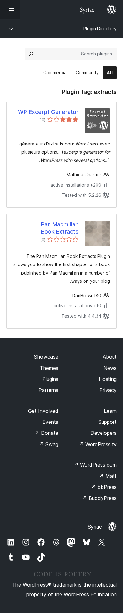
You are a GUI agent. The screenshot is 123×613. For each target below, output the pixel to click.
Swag (48, 444)
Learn (110, 411)
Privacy (108, 390)
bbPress (104, 487)
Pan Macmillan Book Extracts (60, 228)
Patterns (48, 390)
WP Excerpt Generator (48, 112)
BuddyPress (99, 498)
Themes (49, 368)
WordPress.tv (98, 444)
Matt (108, 476)
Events (50, 422)
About (110, 357)
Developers (104, 433)
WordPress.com (95, 465)
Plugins (50, 379)
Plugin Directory (100, 28)
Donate (46, 433)
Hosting (108, 379)
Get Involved (43, 411)
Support (107, 422)
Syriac (95, 527)
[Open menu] (10, 9)
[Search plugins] (31, 54)
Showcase (46, 357)
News (110, 368)
